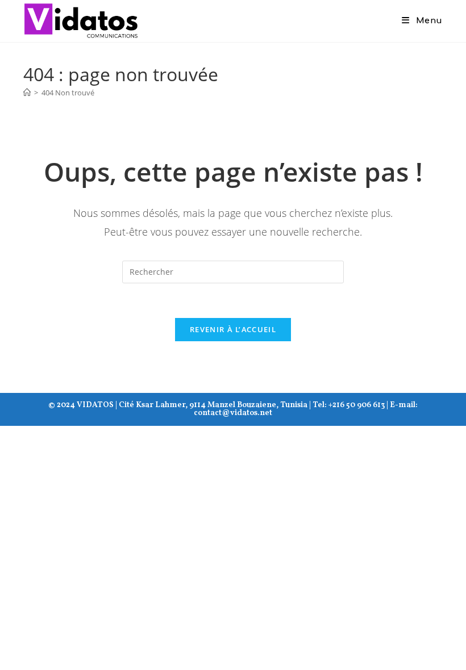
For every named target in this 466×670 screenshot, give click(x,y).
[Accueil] (27, 92)
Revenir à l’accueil (233, 329)
